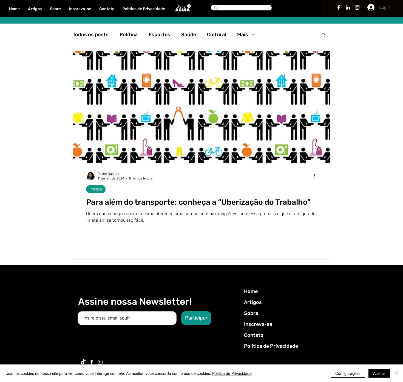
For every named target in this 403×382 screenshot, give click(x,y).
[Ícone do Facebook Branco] (92, 362)
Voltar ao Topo (9, 356)
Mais (242, 35)
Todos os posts (91, 35)
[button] (323, 35)
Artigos (253, 302)
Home (251, 291)
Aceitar (379, 373)
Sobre (251, 313)
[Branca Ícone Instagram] (357, 7)
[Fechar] (396, 373)
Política (129, 35)
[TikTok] (83, 362)
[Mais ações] (316, 175)
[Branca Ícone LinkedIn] (348, 7)
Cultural (216, 35)
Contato (253, 335)
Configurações (348, 373)
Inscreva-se (258, 324)
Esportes (159, 35)
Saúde (188, 35)
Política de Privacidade (271, 346)
